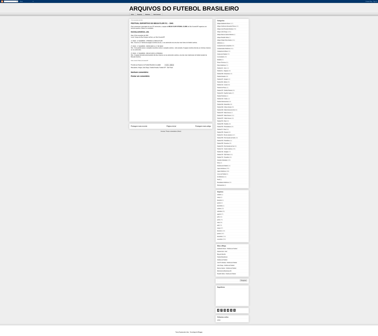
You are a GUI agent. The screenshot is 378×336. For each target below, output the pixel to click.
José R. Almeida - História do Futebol (227, 262)
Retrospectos (220, 185)
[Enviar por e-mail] (166, 65)
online (218, 320)
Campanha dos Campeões (224, 45)
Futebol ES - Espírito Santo (224, 93)
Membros (147, 14)
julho (218, 217)
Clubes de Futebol (222, 54)
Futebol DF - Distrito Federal (224, 90)
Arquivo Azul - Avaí (222, 251)
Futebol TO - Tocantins (223, 157)
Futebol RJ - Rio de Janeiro (224, 135)
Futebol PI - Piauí (221, 129)
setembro (219, 211)
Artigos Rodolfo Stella (223, 37)
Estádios (219, 59)
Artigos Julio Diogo (143, 67)
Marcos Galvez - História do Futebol (226, 268)
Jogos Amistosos (221, 168)
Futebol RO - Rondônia (223, 140)
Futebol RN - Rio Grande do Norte (226, 138)
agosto (219, 214)
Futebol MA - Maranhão (223, 104)
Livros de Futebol (221, 174)
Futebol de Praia (221, 87)
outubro (219, 194)
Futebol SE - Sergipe (222, 151)
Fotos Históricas (221, 65)
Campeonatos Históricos (223, 48)
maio (218, 222)
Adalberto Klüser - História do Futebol (227, 248)
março (218, 197)
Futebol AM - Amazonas (223, 73)
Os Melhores (220, 177)
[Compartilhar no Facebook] (171, 65)
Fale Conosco (157, 14)
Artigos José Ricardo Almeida (225, 29)
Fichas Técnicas (221, 62)
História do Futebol (222, 260)
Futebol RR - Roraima (223, 143)
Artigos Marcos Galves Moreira (225, 34)
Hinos (218, 163)
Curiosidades (220, 57)
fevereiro (219, 200)
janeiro (219, 203)
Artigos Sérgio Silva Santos (224, 40)
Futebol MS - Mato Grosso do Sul (226, 110)
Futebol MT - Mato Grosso (224, 112)
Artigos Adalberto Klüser (223, 23)
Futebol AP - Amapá (222, 79)
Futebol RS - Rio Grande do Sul (225, 146)
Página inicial (171, 126)
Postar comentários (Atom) (173, 131)
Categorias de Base (222, 51)
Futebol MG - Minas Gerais (224, 107)
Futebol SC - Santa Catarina (224, 149)
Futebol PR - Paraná (222, 132)
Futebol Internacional (222, 101)
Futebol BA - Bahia (222, 82)
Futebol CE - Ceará (222, 84)
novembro (220, 239)
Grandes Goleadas (222, 160)
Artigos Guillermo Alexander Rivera (226, 26)
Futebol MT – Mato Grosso (224, 118)
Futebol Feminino (222, 96)
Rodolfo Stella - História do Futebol (226, 273)
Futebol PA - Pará (221, 121)
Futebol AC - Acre (221, 68)
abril (218, 225)
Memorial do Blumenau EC (224, 271)
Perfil (218, 179)
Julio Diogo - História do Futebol (225, 265)
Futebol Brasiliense (222, 257)
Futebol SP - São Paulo (166, 67)
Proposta (139, 14)
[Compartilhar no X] (169, 65)
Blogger (200, 332)
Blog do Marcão (221, 254)
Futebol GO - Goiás (222, 98)
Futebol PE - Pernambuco (224, 126)
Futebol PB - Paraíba (222, 124)
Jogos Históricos (221, 171)
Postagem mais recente (139, 126)
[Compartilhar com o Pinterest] (173, 65)
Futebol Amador (154, 67)
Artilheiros (220, 43)
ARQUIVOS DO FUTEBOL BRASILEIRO (184, 8)
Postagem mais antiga (203, 126)
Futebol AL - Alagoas (222, 71)
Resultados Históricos (223, 182)
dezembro (220, 206)
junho (218, 219)
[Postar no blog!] (167, 65)
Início (132, 14)
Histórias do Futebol (222, 165)
